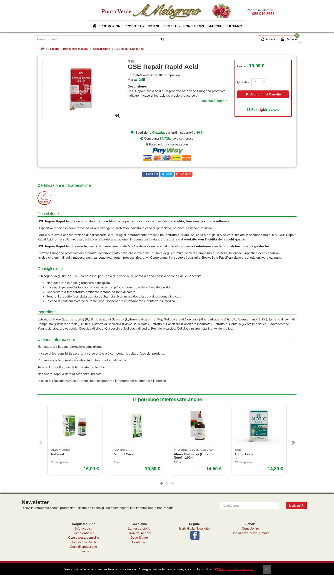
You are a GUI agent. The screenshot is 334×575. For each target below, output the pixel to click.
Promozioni (111, 26)
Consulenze (194, 26)
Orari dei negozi (139, 533)
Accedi (270, 39)
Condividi (151, 174)
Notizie (153, 26)
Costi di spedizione (83, 546)
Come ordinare (83, 533)
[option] (81, 89)
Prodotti (53, 48)
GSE (142, 79)
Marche (215, 26)
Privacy (83, 551)
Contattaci (139, 542)
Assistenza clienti (83, 542)
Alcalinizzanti (101, 48)
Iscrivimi (295, 505)
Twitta (168, 174)
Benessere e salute (75, 48)
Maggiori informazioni (235, 569)
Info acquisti (83, 528)
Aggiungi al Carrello (264, 94)
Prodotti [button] (133, 26)
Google (185, 174)
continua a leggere (214, 100)
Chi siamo (233, 26)
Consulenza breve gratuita (250, 533)
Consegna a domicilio (83, 537)
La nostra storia (139, 528)
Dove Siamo (139, 537)
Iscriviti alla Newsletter (195, 528)
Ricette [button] (170, 26)
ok (267, 569)
